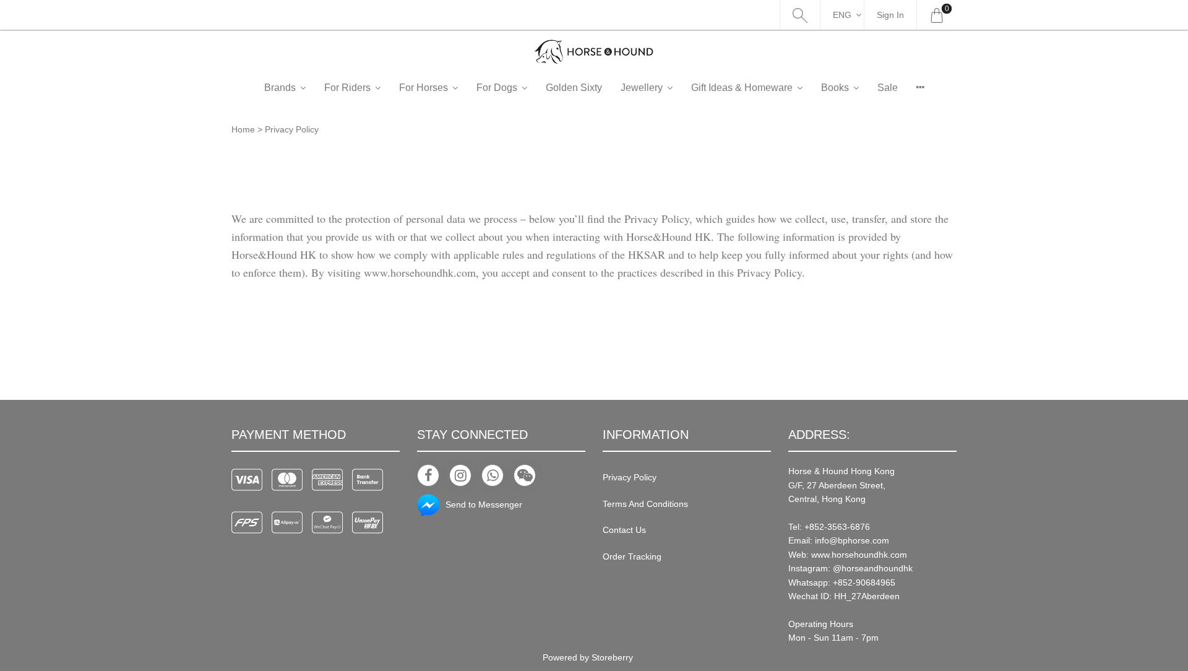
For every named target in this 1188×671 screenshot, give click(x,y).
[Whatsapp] (492, 475)
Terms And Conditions (645, 504)
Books (835, 87)
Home (243, 129)
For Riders (347, 87)
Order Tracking (632, 556)
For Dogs (496, 87)
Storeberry (612, 657)
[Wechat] (525, 475)
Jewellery (642, 87)
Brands (280, 87)
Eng (842, 15)
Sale (887, 87)
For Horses (423, 87)
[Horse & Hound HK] (594, 51)
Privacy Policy (629, 477)
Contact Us (624, 530)
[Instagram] (460, 475)
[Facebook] (428, 475)
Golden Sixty (574, 87)
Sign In (890, 15)
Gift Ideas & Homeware (742, 87)
